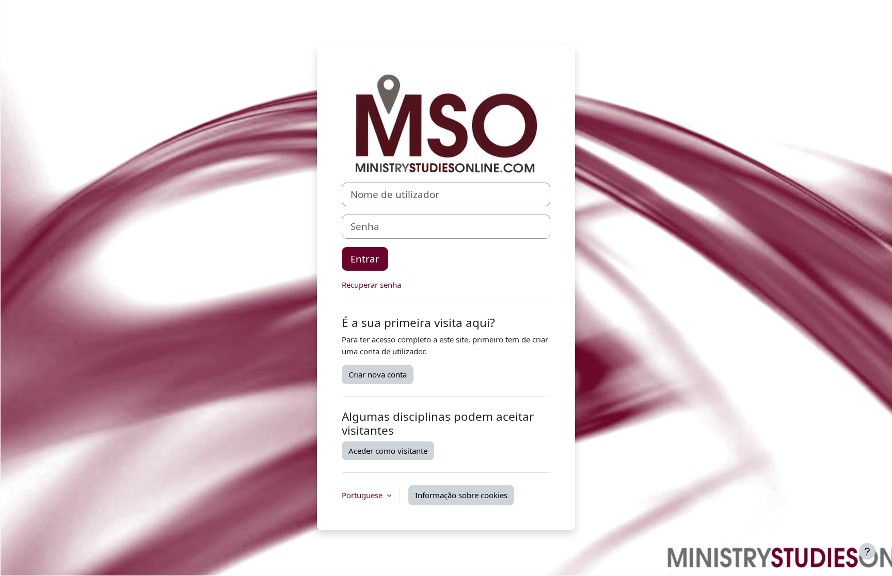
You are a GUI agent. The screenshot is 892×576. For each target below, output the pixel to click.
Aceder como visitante (387, 451)
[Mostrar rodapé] (867, 551)
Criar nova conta (377, 374)
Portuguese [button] (363, 495)
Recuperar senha (371, 284)
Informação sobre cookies (461, 495)
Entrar (365, 258)
